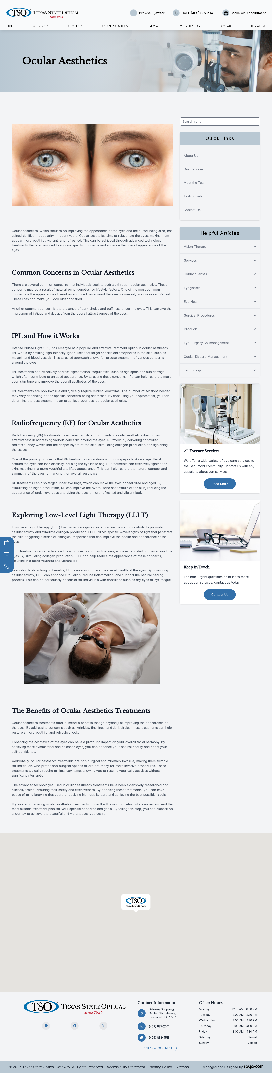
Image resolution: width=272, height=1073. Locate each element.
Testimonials (193, 196)
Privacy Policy (160, 1067)
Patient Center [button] (188, 26)
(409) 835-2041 (159, 1026)
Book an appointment (157, 1048)
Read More (219, 484)
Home (9, 26)
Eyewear (153, 26)
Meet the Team (195, 183)
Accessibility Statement (126, 1067)
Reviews (226, 26)
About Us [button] (39, 26)
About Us (191, 156)
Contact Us (258, 26)
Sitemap (182, 1067)
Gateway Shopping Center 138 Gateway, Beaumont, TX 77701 (162, 1013)
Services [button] (73, 26)
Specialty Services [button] (114, 26)
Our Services (193, 169)
